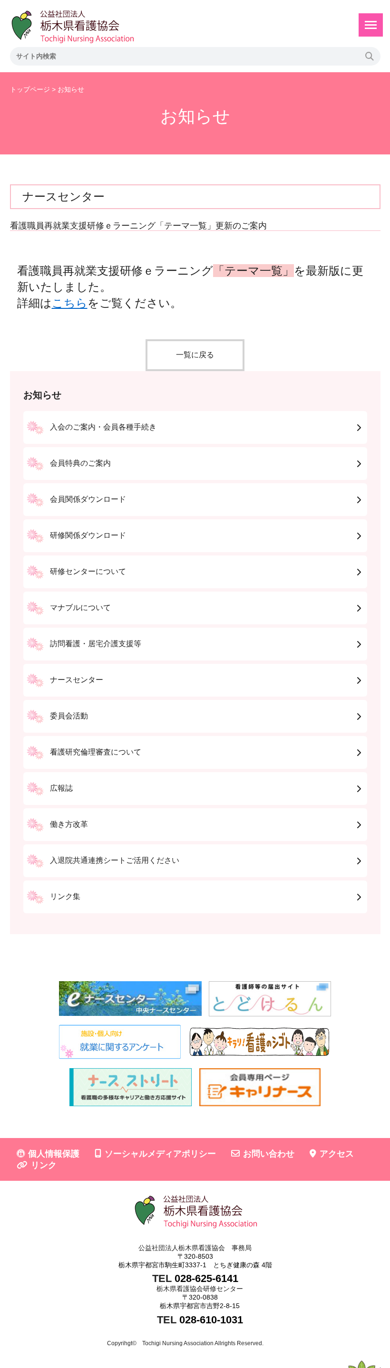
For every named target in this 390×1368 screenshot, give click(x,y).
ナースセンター (76, 680)
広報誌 (61, 788)
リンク (44, 1165)
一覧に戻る (195, 355)
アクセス (337, 1153)
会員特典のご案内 (80, 463)
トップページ (30, 89)
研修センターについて (88, 571)
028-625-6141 (206, 1278)
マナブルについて (80, 607)
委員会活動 (69, 716)
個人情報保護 (53, 1153)
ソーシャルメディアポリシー (160, 1153)
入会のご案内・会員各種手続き (103, 427)
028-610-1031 (211, 1320)
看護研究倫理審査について (95, 752)
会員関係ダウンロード (88, 499)
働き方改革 (69, 824)
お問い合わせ (268, 1153)
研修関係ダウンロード (88, 535)
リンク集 (65, 896)
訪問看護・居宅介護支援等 (95, 644)
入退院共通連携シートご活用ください (114, 860)
